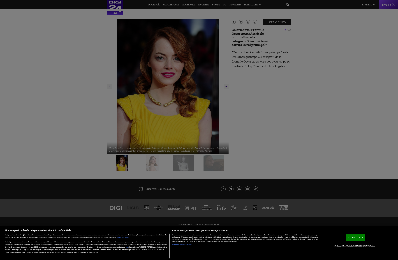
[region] (199, 243)
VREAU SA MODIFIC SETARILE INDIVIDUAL (354, 246)
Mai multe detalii (123, 237)
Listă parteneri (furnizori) (182, 244)
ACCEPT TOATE (355, 237)
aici (127, 247)
